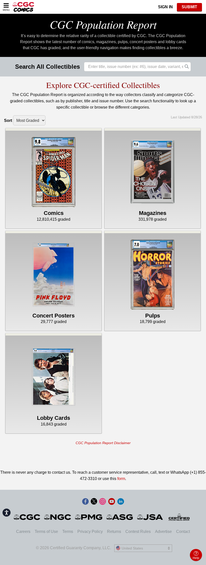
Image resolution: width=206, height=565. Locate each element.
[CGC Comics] (27, 517)
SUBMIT (189, 7)
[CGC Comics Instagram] (102, 502)
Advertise (163, 531)
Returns (114, 531)
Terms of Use (46, 531)
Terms (67, 531)
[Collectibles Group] (179, 517)
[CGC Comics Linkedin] (120, 502)
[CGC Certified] (23, 7)
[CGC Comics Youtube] (111, 502)
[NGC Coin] (57, 517)
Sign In (165, 7)
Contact (183, 531)
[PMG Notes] (89, 517)
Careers (23, 531)
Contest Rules (138, 531)
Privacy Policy (90, 531)
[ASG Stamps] (120, 517)
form (121, 478)
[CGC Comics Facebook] (85, 502)
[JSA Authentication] (150, 517)
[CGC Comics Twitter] (94, 502)
